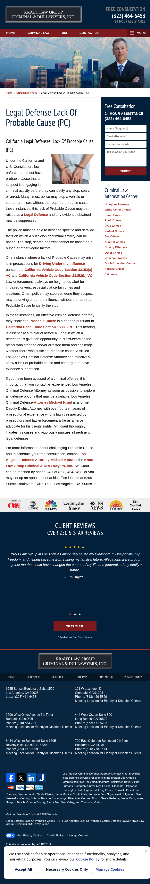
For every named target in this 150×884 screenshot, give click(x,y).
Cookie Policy (55, 835)
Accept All (23, 869)
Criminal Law (38, 32)
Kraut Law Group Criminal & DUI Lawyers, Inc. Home (43, 14)
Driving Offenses (116, 247)
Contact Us (89, 32)
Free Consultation (120, 106)
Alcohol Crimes (115, 241)
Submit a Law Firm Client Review (75, 637)
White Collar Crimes (118, 209)
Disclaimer (33, 677)
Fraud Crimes (113, 215)
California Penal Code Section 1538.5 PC (39, 327)
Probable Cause (42, 321)
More (141, 32)
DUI (64, 32)
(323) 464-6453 (128, 15)
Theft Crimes (113, 220)
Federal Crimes (115, 268)
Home (10, 32)
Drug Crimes (113, 225)
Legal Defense (36, 215)
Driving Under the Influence (62, 264)
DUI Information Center (120, 263)
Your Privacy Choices (30, 835)
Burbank (67, 785)
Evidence (111, 274)
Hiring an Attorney (117, 204)
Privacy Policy (133, 677)
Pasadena (132, 790)
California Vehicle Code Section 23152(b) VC (55, 275)
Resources (58, 677)
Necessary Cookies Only (67, 869)
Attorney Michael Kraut (53, 402)
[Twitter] (21, 777)
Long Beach (105, 790)
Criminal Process (116, 257)
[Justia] (41, 777)
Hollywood (131, 785)
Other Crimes (113, 252)
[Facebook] (11, 777)
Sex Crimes (112, 236)
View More (75, 626)
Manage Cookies (77, 835)
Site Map (82, 677)
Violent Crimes (114, 231)
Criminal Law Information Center (121, 193)
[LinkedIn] (31, 777)
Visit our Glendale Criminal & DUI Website (31, 814)
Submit (125, 171)
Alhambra (103, 781)
